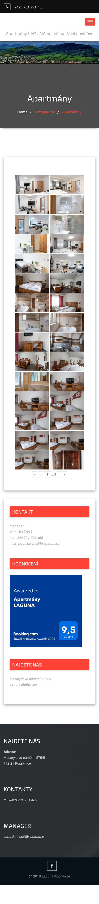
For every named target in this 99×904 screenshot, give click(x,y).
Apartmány (72, 111)
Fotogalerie (45, 111)
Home (22, 111)
